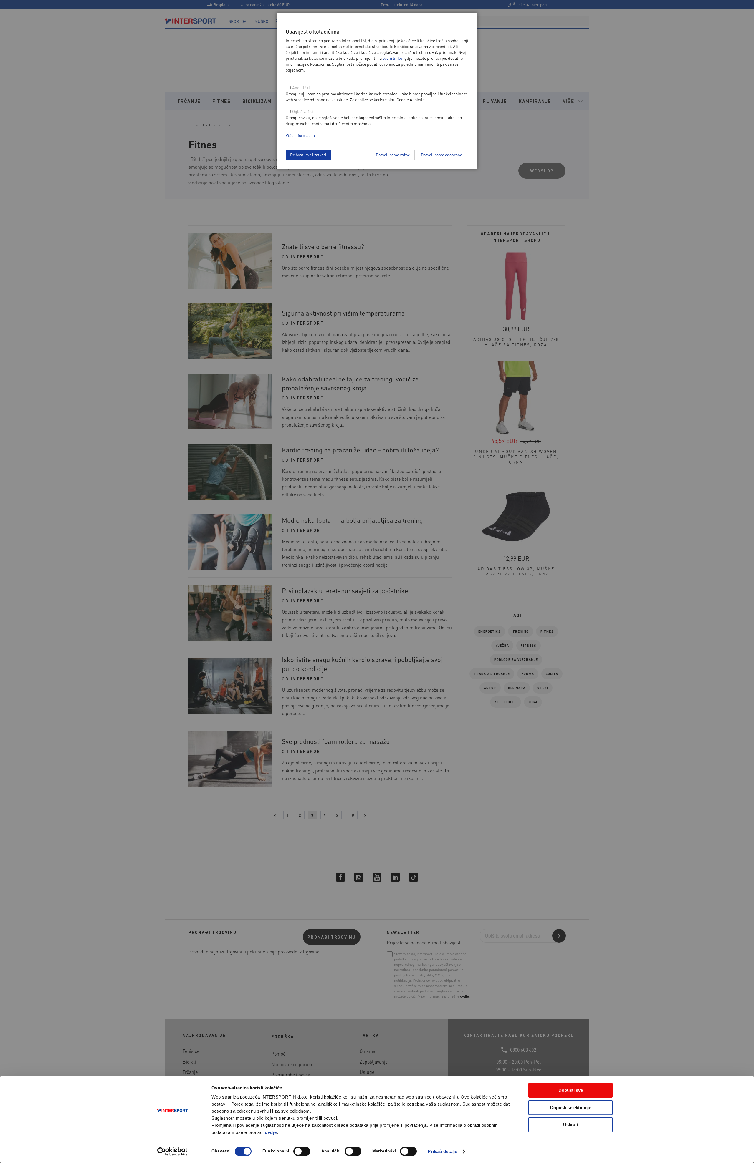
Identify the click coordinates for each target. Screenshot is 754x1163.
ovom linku (392, 58)
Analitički (301, 87)
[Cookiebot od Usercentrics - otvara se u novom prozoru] (172, 1151)
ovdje (271, 1132)
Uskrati (570, 1124)
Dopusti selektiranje (570, 1107)
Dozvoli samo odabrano (441, 154)
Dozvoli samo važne (393, 154)
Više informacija (300, 135)
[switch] (301, 1151)
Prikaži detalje (442, 1151)
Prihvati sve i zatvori (308, 154)
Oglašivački (302, 111)
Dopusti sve (570, 1090)
